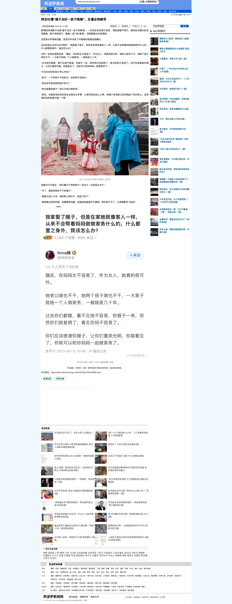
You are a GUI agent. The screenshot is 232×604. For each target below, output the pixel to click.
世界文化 (162, 576)
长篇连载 (70, 579)
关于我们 (129, 597)
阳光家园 (123, 590)
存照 (112, 572)
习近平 (100, 553)
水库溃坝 (92, 553)
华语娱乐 (66, 583)
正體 (142, 2)
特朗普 (141, 553)
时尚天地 (98, 587)
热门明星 (74, 583)
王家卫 (46, 558)
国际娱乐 (90, 583)
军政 (67, 11)
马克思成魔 (82, 553)
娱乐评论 (98, 583)
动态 (79, 572)
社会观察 (74, 587)
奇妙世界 (120, 587)
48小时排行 (159, 31)
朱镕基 (51, 553)
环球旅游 (128, 587)
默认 (145, 26)
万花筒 (113, 587)
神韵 (62, 553)
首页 (43, 9)
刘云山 (111, 555)
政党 (88, 572)
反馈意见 (137, 597)
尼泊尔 (53, 558)
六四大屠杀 (118, 553)
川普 (67, 553)
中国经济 (88, 11)
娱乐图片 (114, 583)
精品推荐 (106, 583)
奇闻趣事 (106, 587)
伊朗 (45, 553)
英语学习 (178, 576)
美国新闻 (74, 11)
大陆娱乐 (58, 583)
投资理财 (154, 576)
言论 (57, 572)
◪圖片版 (182, 15)
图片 (172, 11)
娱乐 (78, 9)
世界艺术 (54, 579)
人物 (114, 11)
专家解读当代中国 (77, 590)
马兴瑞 (73, 553)
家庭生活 (74, 576)
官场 (131, 11)
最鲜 (52, 587)
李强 (61, 555)
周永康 (144, 555)
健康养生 (58, 576)
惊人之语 (73, 572)
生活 (63, 9)
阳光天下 (115, 590)
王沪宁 (55, 555)
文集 (84, 572)
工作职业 (106, 576)
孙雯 (73, 555)
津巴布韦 (103, 555)
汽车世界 (82, 587)
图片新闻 (147, 568)
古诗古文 (146, 576)
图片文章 (78, 579)
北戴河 (95, 555)
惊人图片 (54, 590)
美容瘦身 (138, 576)
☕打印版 (174, 15)
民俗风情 (136, 587)
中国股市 (47, 555)
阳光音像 (130, 590)
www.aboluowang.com (89, 2)
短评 (93, 572)
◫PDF (188, 15)
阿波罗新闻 (54, 3)
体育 (148, 11)
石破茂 (67, 555)
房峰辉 (118, 555)
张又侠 (127, 553)
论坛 (85, 9)
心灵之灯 (82, 576)
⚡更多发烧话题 (50, 549)
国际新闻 (98, 11)
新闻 (50, 9)
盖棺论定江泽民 (64, 590)
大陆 (81, 11)
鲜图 (143, 587)
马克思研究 (90, 590)
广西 (57, 553)
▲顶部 (162, 597)
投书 (102, 572)
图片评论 (123, 572)
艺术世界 (130, 576)
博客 (92, 9)
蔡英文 (130, 555)
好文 (98, 572)
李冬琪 (78, 368)
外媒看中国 (64, 572)
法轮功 (134, 553)
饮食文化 (58, 587)
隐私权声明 (154, 597)
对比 (107, 572)
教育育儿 (114, 576)
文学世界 (62, 579)
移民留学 (90, 587)
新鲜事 (71, 9)
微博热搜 (47, 379)
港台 (159, 11)
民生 (137, 11)
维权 (142, 11)
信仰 (165, 11)
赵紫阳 (137, 555)
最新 (59, 11)
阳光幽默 (107, 590)
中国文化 (122, 576)
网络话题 (60, 379)
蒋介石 (88, 555)
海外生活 (90, 576)
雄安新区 (80, 555)
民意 (117, 572)
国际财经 (107, 11)
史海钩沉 (66, 576)
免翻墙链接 (151, 2)
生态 (154, 11)
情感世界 (66, 587)
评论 (57, 9)
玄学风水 (98, 576)
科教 (125, 11)
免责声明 (145, 597)
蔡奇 (124, 555)
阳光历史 (99, 590)
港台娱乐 (82, 583)
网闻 (120, 11)
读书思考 (170, 576)
